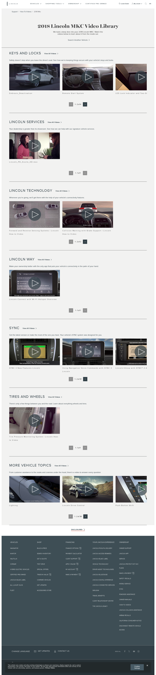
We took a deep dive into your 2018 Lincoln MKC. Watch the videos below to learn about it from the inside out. (78, 33)
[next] (85, 104)
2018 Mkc (37, 12)
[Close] (147, 667)
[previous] (71, 104)
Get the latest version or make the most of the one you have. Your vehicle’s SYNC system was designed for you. (55, 335)
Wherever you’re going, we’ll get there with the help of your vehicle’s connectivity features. (46, 198)
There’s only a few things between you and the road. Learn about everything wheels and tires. (48, 404)
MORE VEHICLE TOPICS (30, 465)
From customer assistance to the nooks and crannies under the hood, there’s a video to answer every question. (55, 472)
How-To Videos (25, 12)
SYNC (14, 328)
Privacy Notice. (50, 668)
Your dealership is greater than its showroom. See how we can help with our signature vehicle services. (52, 129)
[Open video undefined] (34, 77)
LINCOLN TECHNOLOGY (30, 190)
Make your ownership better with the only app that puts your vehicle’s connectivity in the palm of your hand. (54, 266)
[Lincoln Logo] (12, 3)
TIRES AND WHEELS (27, 397)
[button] (36, 3)
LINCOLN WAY (22, 259)
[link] (78, 40)
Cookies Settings (137, 667)
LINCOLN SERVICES (26, 122)
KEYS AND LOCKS (25, 53)
